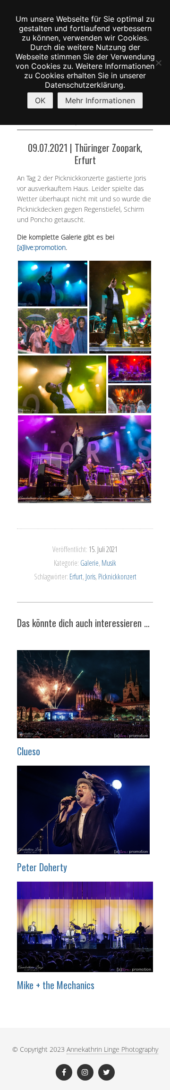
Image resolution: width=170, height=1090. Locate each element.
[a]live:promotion (41, 247)
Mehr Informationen (100, 100)
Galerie (89, 563)
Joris (90, 576)
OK (40, 100)
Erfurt (76, 576)
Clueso (28, 751)
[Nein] (158, 62)
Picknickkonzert (117, 576)
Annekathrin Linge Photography (112, 1049)
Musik (109, 563)
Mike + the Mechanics (55, 985)
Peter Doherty (42, 867)
